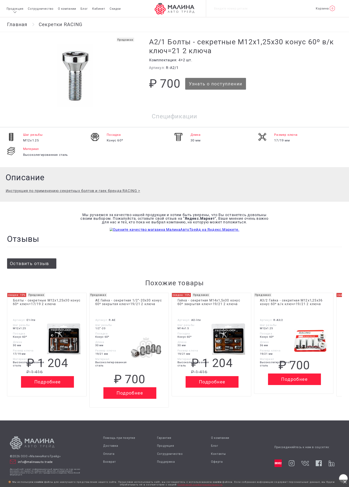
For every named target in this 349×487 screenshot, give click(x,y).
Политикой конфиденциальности (200, 484)
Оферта (217, 461)
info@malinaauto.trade (35, 461)
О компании (67, 8)
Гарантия (164, 437)
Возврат (109, 461)
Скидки (115, 8)
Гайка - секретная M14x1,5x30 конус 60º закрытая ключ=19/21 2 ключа (209, 302)
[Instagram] (291, 463)
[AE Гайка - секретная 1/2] (146, 347)
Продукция (15, 8)
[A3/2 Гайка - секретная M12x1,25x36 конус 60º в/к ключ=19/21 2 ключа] (311, 341)
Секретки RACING (60, 24)
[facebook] (319, 463)
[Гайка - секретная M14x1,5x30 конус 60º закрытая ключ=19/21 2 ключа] (228, 339)
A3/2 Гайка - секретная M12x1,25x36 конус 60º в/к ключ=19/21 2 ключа (291, 302)
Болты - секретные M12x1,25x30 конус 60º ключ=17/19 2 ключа (46, 302)
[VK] (305, 463)
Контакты (218, 453)
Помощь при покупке (119, 437)
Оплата (109, 453)
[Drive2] (278, 463)
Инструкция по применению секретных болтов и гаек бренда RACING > (73, 191)
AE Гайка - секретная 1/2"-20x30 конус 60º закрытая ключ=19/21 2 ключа (128, 302)
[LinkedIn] (331, 463)
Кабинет (98, 8)
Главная (17, 24)
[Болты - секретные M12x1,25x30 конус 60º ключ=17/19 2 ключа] (64, 339)
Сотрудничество (41, 8)
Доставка (110, 445)
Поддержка (166, 461)
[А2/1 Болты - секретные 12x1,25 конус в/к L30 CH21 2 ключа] (75, 74)
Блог (84, 8)
